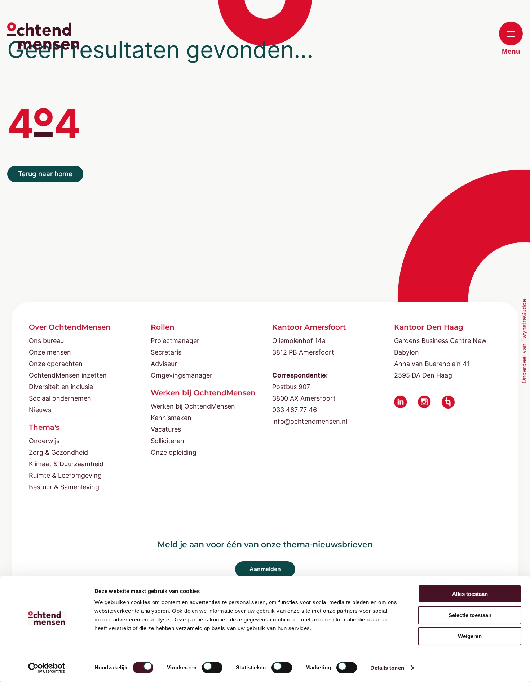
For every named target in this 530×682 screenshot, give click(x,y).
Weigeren (470, 636)
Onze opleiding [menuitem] (173, 452)
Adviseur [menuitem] (164, 363)
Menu (511, 51)
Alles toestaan (470, 594)
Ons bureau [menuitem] (46, 340)
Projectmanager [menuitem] (175, 340)
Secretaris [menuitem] (166, 352)
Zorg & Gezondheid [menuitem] (58, 452)
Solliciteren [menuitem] (167, 441)
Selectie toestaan (470, 615)
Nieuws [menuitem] (40, 410)
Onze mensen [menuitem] (50, 352)
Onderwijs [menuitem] (44, 441)
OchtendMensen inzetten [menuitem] (68, 375)
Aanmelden (265, 569)
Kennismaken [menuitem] (171, 418)
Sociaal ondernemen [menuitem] (60, 398)
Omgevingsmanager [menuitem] (181, 375)
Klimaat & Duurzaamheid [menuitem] (66, 464)
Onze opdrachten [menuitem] (56, 363)
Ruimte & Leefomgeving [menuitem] (65, 475)
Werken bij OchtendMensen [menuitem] (193, 406)
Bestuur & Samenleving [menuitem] (64, 487)
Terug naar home (45, 174)
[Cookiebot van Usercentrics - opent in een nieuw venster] (46, 668)
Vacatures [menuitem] (166, 429)
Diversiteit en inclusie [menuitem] (61, 387)
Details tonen (387, 668)
